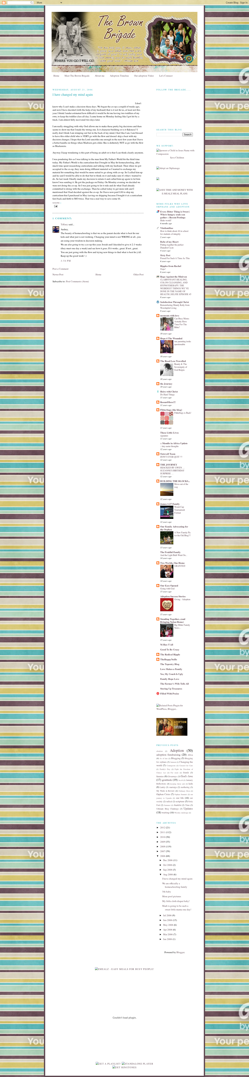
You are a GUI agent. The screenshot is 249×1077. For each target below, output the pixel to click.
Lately (162, 787)
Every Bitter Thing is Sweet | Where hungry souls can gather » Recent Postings (175, 214)
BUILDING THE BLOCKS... (175, 481)
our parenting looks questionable (182, 343)
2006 (163, 856)
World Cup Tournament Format (179, 509)
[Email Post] (55, 206)
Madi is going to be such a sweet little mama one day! (176, 907)
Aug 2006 (168, 874)
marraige (173, 787)
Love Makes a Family (171, 669)
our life (180, 797)
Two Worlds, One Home (172, 563)
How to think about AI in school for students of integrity (174, 232)
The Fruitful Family (170, 552)
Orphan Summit (180, 794)
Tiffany (64, 224)
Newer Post (57, 274)
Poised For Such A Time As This (175, 258)
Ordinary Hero (184, 791)
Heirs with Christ (169, 391)
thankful (177, 805)
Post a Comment (60, 268)
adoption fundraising (168, 754)
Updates (188, 808)
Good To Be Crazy (169, 649)
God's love (187, 776)
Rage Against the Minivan (173, 276)
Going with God (167, 588)
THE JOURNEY (168, 464)
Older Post (138, 274)
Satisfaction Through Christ (174, 302)
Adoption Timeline (119, 75)
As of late (164, 758)
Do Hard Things (167, 394)
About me (99, 75)
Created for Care (186, 765)
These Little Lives (169, 432)
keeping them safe (177, 783)
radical (169, 801)
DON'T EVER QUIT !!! (171, 456)
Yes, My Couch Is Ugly (171, 674)
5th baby (166, 891)
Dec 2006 (168, 860)
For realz (174, 772)
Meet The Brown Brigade (77, 75)
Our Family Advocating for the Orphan (174, 528)
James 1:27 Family (170, 504)
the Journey (166, 383)
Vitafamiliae (166, 228)
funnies (160, 776)
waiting (165, 812)
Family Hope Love (169, 679)
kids (191, 783)
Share (56, 203)
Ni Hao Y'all (166, 644)
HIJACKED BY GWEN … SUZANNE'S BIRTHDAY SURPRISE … (172, 470)
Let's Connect (166, 75)
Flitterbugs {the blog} (171, 409)
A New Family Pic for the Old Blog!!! (182, 534)
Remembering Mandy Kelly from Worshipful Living (175, 306)
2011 (163, 832)
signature (164, 435)
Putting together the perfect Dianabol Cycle (171, 246)
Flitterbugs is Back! (182, 412)
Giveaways (172, 776)
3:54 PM (66, 260)
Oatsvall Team (167, 453)
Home (56, 75)
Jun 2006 (168, 920)
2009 (163, 841)
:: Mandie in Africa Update (174, 443)
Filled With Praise (169, 693)
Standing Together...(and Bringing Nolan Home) (172, 620)
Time (187, 805)
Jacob (180, 780)
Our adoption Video (144, 75)
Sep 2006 (168, 869)
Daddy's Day (165, 769)
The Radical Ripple (170, 654)
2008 (163, 846)
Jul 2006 (167, 915)
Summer (167, 805)
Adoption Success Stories (173, 596)
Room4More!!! (168, 402)
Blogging (176, 758)
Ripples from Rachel (170, 266)
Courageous (171, 765)
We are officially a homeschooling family (174, 885)
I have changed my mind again (177, 878)
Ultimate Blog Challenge (167, 808)
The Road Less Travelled (173, 361)
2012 (163, 827)
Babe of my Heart (169, 241)
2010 (163, 837)
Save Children (177, 157)
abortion (159, 751)
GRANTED (179, 565)
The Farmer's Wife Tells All (174, 683)
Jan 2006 (168, 939)
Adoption (177, 750)
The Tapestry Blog (169, 664)
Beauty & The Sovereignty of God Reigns (180, 366)
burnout (173, 762)
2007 (163, 851)
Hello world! (165, 220)
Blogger (180, 952)
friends (186, 772)
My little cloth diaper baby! (176, 901)
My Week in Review (165, 790)
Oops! (163, 268)
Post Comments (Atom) (77, 281)
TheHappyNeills (168, 659)
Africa (190, 754)
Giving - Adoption (182, 599)
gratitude (167, 780)
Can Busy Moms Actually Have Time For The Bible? (181, 323)
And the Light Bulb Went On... (173, 555)
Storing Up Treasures (171, 688)
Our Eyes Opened (169, 585)
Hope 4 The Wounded (171, 338)
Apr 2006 (168, 929)
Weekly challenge (181, 812)
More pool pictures (171, 896)
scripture (180, 801)
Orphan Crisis (163, 794)
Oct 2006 (168, 865)
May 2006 (168, 924)
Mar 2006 (168, 934)
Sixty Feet (165, 255)
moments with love (169, 315)
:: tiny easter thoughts (169, 446)
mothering (185, 787)
